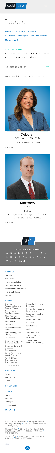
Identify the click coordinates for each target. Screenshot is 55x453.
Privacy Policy (12, 426)
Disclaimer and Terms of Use (35, 424)
